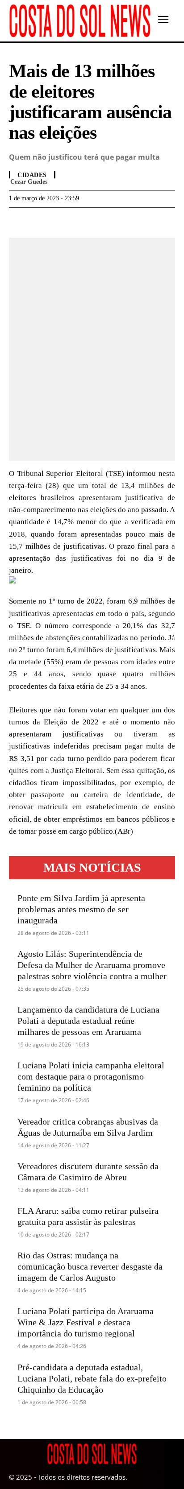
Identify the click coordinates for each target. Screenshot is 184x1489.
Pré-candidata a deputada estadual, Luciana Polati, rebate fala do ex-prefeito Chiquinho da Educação (92, 1378)
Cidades (32, 175)
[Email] (79, 221)
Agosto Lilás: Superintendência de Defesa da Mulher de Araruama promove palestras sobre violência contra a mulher (92, 965)
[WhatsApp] (38, 221)
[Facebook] (18, 221)
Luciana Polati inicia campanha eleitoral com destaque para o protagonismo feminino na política (90, 1076)
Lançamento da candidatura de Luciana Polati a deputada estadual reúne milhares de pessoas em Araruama (88, 1021)
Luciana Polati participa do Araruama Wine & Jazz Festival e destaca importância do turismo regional (85, 1322)
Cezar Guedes (28, 181)
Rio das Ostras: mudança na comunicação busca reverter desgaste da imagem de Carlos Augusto (90, 1266)
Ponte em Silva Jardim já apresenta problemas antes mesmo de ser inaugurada (81, 909)
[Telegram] (59, 221)
